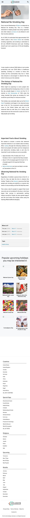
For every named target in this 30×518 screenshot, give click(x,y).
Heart (2, 103)
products (14, 32)
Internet (15, 181)
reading (6, 145)
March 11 (14, 228)
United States (17, 39)
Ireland (18, 91)
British (27, 101)
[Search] (28, 2)
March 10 (14, 231)
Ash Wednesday (12, 93)
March (19, 25)
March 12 (14, 234)
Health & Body (5, 244)
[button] (2, 2)
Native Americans (7, 166)
